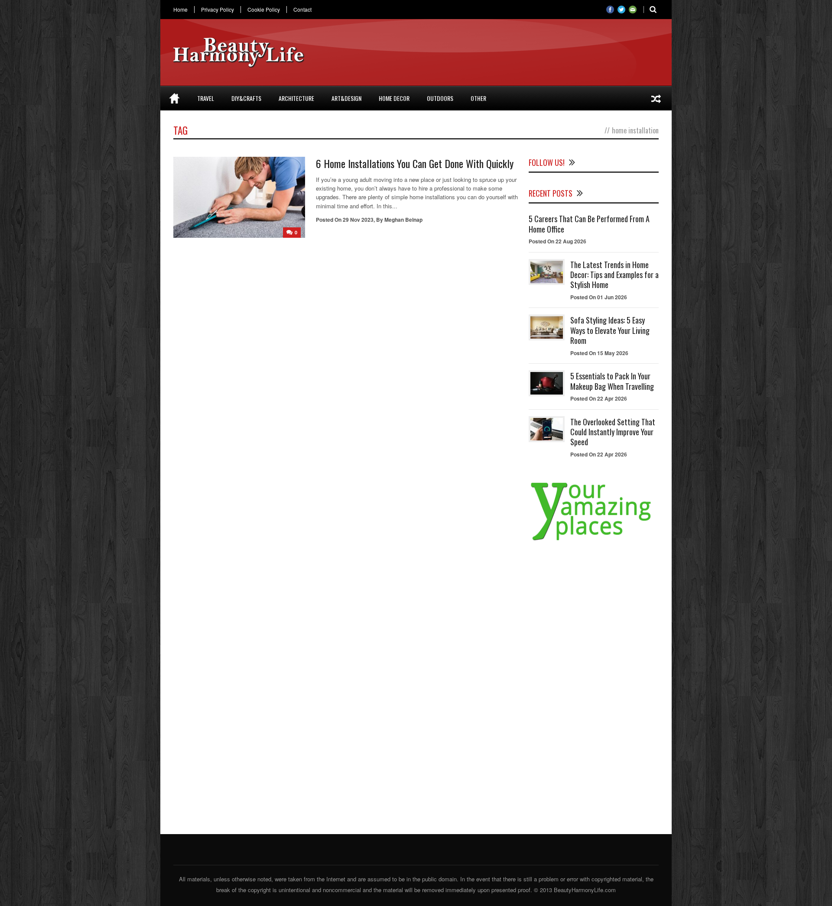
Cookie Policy (263, 9)
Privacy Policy (217, 9)
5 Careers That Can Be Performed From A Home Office (589, 223)
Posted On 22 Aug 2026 (557, 241)
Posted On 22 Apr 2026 (598, 398)
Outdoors (440, 98)
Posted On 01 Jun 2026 (598, 297)
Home (180, 9)
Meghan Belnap (403, 219)
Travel (205, 98)
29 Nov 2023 (358, 219)
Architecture (296, 98)
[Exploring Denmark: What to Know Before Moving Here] (656, 98)
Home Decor (394, 98)
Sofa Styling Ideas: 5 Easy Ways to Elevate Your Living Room (610, 330)
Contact (302, 9)
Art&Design (346, 98)
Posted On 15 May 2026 (599, 353)
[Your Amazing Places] (594, 540)
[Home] (174, 98)
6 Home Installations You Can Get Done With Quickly (415, 163)
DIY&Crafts (246, 98)
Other (478, 98)
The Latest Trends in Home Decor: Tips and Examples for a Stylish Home (614, 275)
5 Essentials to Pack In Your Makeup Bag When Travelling (612, 381)
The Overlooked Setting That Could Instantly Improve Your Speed (612, 432)
